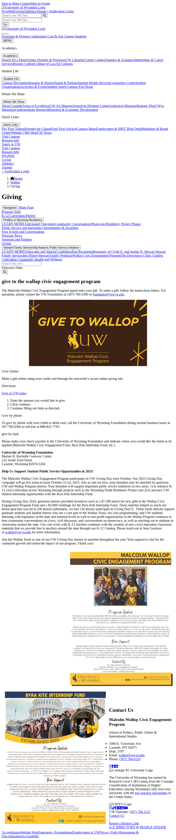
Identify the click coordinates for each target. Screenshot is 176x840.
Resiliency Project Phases (123, 224)
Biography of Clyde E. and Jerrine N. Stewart (124, 251)
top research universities (151, 793)
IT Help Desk (132, 129)
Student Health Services (94, 83)
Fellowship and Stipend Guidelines (48, 251)
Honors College (24, 64)
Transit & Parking (66, 83)
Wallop (15, 182)
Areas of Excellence (36, 106)
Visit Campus (11, 136)
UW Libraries (74, 60)
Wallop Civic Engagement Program (97, 255)
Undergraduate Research (32, 110)
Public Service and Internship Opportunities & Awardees (40, 228)
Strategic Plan (145, 106)
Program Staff (11, 212)
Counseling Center (122, 83)
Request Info (10, 140)
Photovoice (98, 224)
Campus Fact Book (80, 87)
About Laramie (12, 106)
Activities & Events (34, 87)
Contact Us (116, 815)
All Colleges (64, 64)
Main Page (26, 207)
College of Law (45, 64)
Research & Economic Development (73, 110)
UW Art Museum (61, 106)
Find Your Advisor (64, 129)
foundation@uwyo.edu (108, 294)
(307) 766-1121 (139, 812)
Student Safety (57, 87)
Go (5, 24)
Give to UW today (14, 393)
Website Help (29, 832)
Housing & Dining (41, 83)
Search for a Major (14, 60)
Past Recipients (82, 251)
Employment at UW (86, 832)
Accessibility (30, 836)
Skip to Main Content (16, 3)
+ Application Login (60, 11)
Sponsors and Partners (17, 239)
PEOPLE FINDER (153, 827)
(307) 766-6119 (129, 759)
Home (18, 178)
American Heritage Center (91, 106)
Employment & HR (109, 129)
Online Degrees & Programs (46, 60)
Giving (19, 11)
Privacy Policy (109, 832)
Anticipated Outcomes (39, 224)
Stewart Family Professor (56, 255)
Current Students (75, 36)
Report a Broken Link (124, 823)
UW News (44, 132)
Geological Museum (122, 106)
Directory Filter (12, 268)
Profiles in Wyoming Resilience (22, 220)
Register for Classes (38, 129)
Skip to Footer (40, 3)
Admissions (39, 36)
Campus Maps (86, 129)
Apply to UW (11, 144)
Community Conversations (73, 224)
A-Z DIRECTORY (122, 827)
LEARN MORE (13, 224)
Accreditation (11, 832)
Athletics (30, 11)
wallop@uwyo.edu (18, 532)
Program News (12, 235)
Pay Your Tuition (13, 129)
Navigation (10, 207)
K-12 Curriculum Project (18, 215)
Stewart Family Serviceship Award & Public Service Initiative (41, 247)
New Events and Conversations (23, 232)
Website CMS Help (24, 132)
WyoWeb (8, 11)
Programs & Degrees (16, 36)
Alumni (41, 11)
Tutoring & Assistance (120, 60)
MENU (7, 40)
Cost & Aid (55, 36)
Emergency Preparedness (55, 832)
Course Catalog (94, 60)
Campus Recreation (15, 83)
